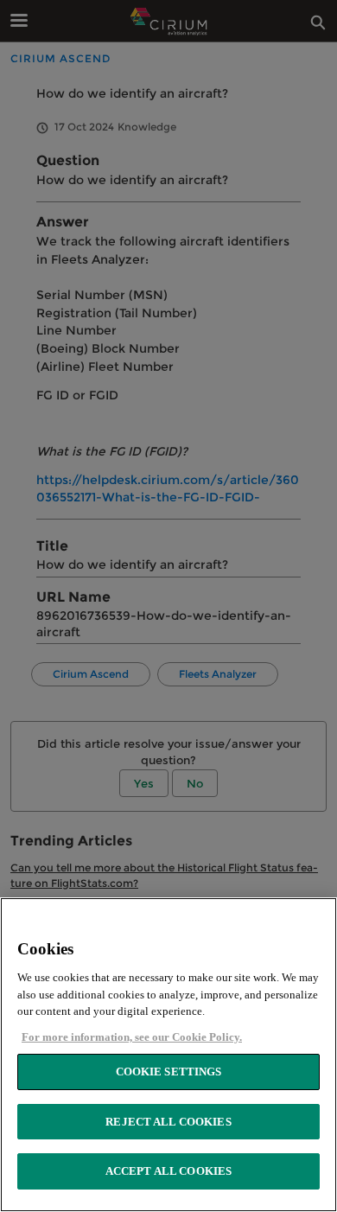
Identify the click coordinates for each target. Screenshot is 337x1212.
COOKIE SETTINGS (169, 1071)
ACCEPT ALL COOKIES (168, 1170)
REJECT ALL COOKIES (168, 1121)
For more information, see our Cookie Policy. (132, 1036)
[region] (168, 1054)
